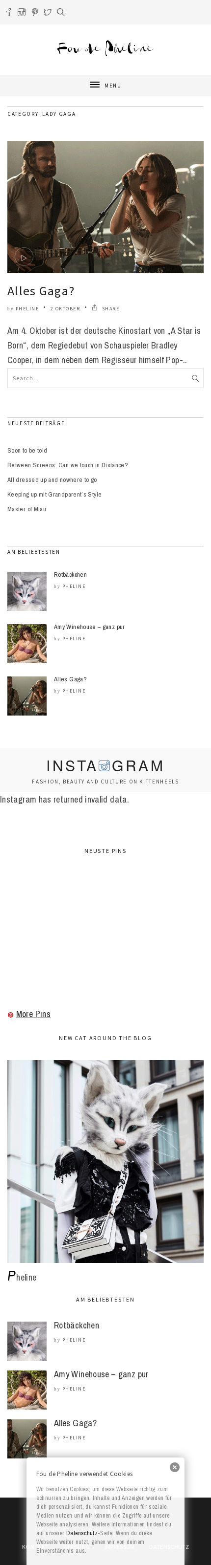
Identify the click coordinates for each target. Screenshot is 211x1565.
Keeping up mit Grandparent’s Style (54, 494)
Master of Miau (26, 509)
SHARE (109, 308)
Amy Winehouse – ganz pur (89, 627)
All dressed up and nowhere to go (52, 480)
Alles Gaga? (41, 291)
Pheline (27, 308)
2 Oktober (65, 308)
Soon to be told (27, 450)
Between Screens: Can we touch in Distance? (67, 465)
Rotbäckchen (70, 574)
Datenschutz (82, 1533)
